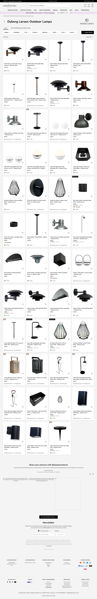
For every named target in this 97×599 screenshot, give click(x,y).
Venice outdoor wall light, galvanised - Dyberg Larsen (13, 133)
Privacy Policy (48, 584)
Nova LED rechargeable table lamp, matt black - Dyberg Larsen (36, 343)
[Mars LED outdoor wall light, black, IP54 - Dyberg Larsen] (83, 194)
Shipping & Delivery (48, 562)
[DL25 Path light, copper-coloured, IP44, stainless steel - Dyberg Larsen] (37, 91)
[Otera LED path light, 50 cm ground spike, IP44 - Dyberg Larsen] (14, 335)
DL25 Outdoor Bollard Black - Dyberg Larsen (37, 237)
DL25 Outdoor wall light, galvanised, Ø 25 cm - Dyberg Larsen (36, 273)
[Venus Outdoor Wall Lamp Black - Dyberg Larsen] (60, 266)
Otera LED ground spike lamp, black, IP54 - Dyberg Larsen (59, 446)
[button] (22, 59)
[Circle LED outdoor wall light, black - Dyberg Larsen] (14, 230)
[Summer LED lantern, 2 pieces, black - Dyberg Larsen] (83, 266)
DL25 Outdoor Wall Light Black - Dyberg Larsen (35, 64)
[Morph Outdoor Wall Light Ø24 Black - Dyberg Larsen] (83, 301)
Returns (48, 563)
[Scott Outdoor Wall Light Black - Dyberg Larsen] (14, 266)
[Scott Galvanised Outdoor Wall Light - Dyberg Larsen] (60, 301)
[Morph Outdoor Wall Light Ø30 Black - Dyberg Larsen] (37, 301)
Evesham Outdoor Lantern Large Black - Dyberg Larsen (58, 201)
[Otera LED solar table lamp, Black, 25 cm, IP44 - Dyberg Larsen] (37, 125)
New (71, 10)
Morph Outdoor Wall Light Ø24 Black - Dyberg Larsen (83, 309)
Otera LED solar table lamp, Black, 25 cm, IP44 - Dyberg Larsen (37, 133)
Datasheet (78, 206)
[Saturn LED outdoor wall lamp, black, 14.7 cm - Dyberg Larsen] (37, 403)
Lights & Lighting (6, 15)
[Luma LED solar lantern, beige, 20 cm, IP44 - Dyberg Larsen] (14, 369)
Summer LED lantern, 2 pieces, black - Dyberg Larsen (82, 273)
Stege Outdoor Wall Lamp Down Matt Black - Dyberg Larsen (12, 446)
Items (5, 28)
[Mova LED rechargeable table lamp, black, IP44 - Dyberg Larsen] (60, 369)
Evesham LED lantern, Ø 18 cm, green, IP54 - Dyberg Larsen (58, 411)
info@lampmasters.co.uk (11, 563)
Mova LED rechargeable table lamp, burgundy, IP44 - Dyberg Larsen (13, 411)
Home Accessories (85, 586)
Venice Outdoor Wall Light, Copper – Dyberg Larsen (82, 99)
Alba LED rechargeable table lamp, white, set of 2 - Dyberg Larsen (59, 133)
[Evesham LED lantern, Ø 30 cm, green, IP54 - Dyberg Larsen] (60, 335)
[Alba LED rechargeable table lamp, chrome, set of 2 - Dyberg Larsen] (14, 159)
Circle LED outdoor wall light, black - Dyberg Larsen (13, 237)
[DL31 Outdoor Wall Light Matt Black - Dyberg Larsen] (60, 91)
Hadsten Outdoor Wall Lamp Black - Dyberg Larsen (82, 133)
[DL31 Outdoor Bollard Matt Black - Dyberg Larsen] (60, 56)
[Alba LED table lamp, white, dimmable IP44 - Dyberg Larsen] (60, 159)
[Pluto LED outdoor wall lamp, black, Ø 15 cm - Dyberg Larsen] (37, 194)
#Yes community (67, 583)
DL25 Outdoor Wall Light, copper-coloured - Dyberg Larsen (13, 64)
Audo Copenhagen (85, 581)
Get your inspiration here (48, 517)
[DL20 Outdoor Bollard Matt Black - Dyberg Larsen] (83, 56)
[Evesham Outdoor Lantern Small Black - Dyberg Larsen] (83, 335)
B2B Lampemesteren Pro (67, 586)
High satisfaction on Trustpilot (15, 1)
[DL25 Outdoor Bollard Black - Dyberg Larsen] (37, 230)
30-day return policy (67, 563)
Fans (35, 10)
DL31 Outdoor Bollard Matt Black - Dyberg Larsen (59, 64)
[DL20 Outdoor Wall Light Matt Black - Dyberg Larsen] (14, 301)
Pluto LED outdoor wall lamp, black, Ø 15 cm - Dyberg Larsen (36, 201)
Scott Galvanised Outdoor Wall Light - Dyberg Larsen (59, 309)
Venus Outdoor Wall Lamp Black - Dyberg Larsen (59, 273)
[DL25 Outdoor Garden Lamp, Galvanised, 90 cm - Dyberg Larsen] (14, 91)
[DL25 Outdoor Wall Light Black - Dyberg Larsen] (37, 56)
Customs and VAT (67, 581)
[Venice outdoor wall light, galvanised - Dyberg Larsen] (14, 125)
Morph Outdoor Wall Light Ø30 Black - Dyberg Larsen (37, 309)
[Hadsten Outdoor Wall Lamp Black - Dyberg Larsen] (83, 125)
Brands (11, 15)
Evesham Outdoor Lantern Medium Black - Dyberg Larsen (13, 201)
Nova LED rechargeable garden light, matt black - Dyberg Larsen (82, 237)
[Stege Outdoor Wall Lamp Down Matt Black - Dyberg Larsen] (14, 438)
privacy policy (49, 545)
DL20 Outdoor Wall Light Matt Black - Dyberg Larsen (13, 309)
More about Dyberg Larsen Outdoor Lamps (20, 28)
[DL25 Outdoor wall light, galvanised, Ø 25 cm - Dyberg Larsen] (37, 266)
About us (48, 581)
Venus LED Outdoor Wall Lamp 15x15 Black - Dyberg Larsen (81, 167)
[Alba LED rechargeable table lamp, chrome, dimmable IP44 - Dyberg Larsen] (37, 159)
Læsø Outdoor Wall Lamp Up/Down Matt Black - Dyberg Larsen (82, 411)
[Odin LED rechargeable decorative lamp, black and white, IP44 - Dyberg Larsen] (83, 369)
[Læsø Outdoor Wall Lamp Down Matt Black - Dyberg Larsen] (37, 438)
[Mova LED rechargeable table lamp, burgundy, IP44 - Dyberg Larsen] (14, 403)
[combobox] (50, 5)
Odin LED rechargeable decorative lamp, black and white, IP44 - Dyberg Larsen (82, 378)
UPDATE (62, 12)
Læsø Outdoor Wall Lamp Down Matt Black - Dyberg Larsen (37, 446)
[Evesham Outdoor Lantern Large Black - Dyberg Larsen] (60, 194)
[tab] (7, 32)
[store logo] (9, 5)
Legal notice (48, 586)
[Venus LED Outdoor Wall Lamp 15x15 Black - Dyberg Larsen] (83, 159)
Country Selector (48, 587)
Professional (85, 10)
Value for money (85, 584)
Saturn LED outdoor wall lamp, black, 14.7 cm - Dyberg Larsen (37, 411)
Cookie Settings (67, 584)
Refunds (48, 565)
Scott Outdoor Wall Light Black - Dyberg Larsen (12, 273)
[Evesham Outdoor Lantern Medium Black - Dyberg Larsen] (14, 194)
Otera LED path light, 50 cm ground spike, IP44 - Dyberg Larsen (13, 343)
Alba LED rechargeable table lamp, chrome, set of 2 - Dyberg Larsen (13, 167)
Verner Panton (85, 583)
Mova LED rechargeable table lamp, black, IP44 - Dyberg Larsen (59, 378)
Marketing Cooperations (66, 587)
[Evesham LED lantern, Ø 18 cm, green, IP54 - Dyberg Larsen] (60, 403)
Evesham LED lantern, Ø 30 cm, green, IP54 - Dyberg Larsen (58, 343)
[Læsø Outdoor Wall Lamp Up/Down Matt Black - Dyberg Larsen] (83, 403)
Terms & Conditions (48, 583)
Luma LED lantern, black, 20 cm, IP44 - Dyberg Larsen (37, 378)
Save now (51, 13)
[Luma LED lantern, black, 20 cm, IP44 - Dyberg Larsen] (37, 369)
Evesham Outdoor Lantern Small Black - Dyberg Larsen (81, 343)
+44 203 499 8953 (11, 562)
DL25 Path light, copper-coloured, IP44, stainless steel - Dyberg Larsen (36, 99)
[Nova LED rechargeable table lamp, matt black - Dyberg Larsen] (37, 335)
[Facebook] (7, 582)
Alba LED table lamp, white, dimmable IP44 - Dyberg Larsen (58, 167)
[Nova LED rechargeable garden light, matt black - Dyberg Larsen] (83, 230)
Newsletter (67, 562)
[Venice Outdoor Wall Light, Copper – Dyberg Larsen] (83, 91)
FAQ (11, 565)
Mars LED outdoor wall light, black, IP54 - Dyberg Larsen (82, 201)
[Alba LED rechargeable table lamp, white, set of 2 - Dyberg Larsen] (60, 125)
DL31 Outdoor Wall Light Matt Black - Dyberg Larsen (59, 99)
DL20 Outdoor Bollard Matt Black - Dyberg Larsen (82, 64)
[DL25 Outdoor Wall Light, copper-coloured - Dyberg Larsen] (14, 56)
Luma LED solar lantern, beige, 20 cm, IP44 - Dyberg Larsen (13, 378)
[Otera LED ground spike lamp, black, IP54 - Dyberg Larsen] (60, 438)
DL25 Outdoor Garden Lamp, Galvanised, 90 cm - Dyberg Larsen (13, 99)
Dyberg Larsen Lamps (17, 15)
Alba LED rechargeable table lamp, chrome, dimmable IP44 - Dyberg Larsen (36, 167)
